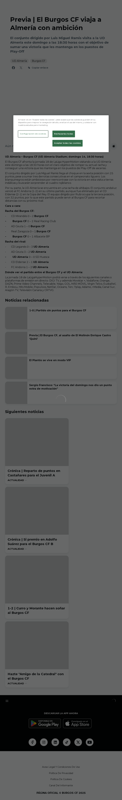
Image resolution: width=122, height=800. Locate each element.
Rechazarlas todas (63, 134)
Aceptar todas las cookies (67, 143)
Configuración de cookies (33, 134)
